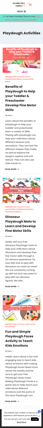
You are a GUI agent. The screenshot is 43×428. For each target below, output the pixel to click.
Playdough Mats (13, 212)
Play (27, 77)
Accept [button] (34, 419)
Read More (12, 169)
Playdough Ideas (13, 79)
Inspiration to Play (14, 77)
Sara (10, 115)
